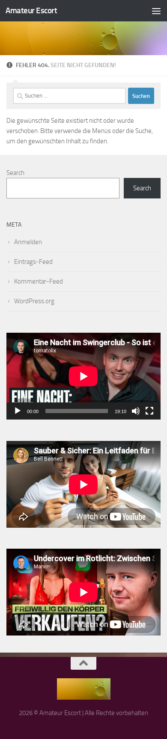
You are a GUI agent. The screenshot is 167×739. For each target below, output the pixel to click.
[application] (83, 376)
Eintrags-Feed (33, 262)
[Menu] (156, 10)
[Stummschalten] (135, 411)
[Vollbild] (149, 411)
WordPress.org (34, 301)
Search (15, 173)
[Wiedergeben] (17, 411)
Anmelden (28, 242)
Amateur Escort (31, 10)
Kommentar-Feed (38, 281)
